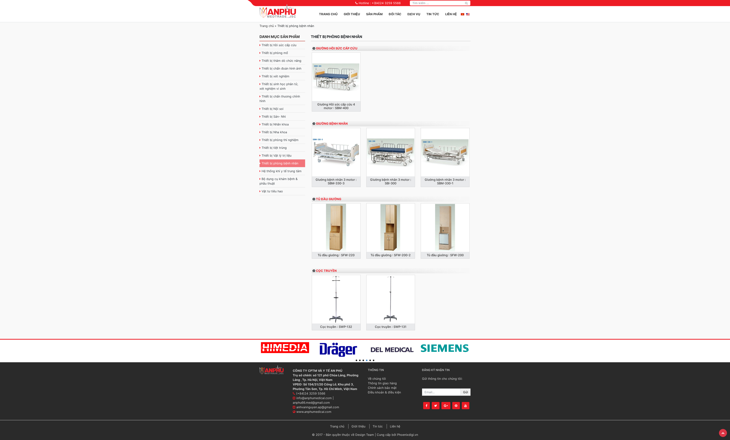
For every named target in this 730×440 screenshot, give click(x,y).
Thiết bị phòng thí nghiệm (280, 140)
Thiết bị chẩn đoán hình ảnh (281, 68)
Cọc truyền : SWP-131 (390, 327)
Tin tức (432, 14)
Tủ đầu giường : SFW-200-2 (391, 255)
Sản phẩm (374, 14)
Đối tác (395, 14)
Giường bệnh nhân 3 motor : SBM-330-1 (445, 181)
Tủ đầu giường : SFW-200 (445, 255)
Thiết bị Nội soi (272, 109)
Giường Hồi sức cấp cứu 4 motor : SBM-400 (336, 106)
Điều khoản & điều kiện (384, 392)
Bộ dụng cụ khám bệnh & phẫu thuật (278, 181)
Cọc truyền (326, 271)
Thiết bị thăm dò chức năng (281, 61)
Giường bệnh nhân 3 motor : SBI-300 (390, 181)
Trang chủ (328, 14)
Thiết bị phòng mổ (275, 53)
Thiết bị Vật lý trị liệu (276, 155)
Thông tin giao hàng (382, 383)
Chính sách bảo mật (382, 388)
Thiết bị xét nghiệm (275, 76)
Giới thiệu (358, 426)
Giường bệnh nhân (332, 123)
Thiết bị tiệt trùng (274, 148)
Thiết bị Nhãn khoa (275, 124)
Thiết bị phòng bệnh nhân (280, 163)
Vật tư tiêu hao (272, 191)
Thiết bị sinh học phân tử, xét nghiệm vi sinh (278, 86)
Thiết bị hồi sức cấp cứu (279, 45)
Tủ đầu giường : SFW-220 (336, 255)
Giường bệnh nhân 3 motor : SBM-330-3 (336, 181)
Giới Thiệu (352, 14)
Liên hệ (451, 14)
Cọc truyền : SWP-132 (336, 327)
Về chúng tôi (377, 379)
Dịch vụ (413, 14)
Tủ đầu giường (328, 199)
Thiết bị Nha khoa (274, 132)
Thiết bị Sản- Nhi (274, 116)
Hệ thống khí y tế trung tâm (282, 171)
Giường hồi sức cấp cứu (336, 48)
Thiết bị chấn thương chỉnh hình (279, 98)
